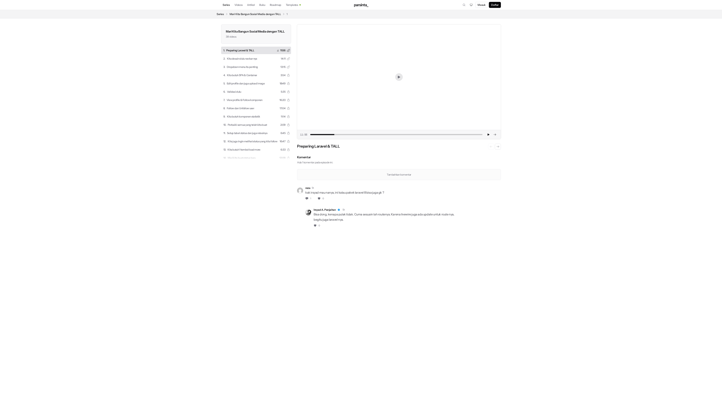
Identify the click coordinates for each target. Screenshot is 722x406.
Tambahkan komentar (399, 174)
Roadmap (275, 5)
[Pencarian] (464, 5)
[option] (256, 50)
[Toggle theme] (471, 5)
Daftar (495, 5)
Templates (292, 5)
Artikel (251, 5)
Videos (238, 5)
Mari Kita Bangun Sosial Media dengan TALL (255, 14)
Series (226, 5)
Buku (262, 5)
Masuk (481, 5)
